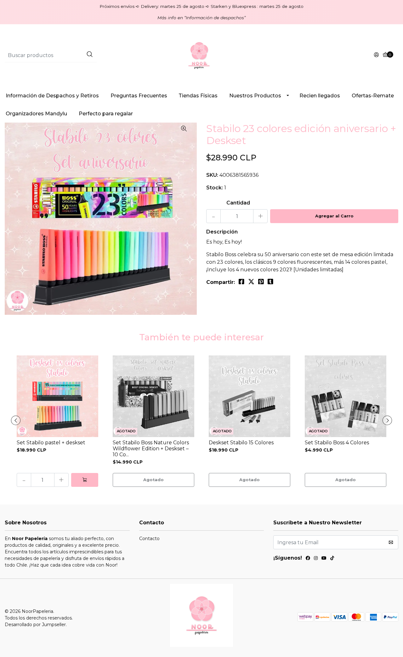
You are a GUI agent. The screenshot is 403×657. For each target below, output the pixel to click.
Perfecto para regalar (106, 114)
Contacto (149, 538)
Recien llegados (319, 96)
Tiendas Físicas (198, 96)
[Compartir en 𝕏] (251, 282)
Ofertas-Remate (373, 96)
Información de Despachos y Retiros (52, 96)
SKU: (212, 175)
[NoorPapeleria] (201, 55)
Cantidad (238, 203)
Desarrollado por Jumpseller (35, 624)
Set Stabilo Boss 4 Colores (337, 443)
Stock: (214, 188)
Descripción (222, 232)
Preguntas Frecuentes (139, 96)
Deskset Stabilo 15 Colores (241, 443)
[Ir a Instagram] (316, 559)
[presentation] (15, 420)
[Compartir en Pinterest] (261, 282)
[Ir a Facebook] (308, 559)
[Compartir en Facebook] (241, 282)
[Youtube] (323, 559)
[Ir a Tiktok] (332, 559)
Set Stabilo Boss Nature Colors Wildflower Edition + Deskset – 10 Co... (151, 449)
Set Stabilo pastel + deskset (51, 443)
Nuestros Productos (255, 96)
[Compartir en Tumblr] (270, 282)
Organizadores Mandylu (36, 114)
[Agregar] (84, 480)
